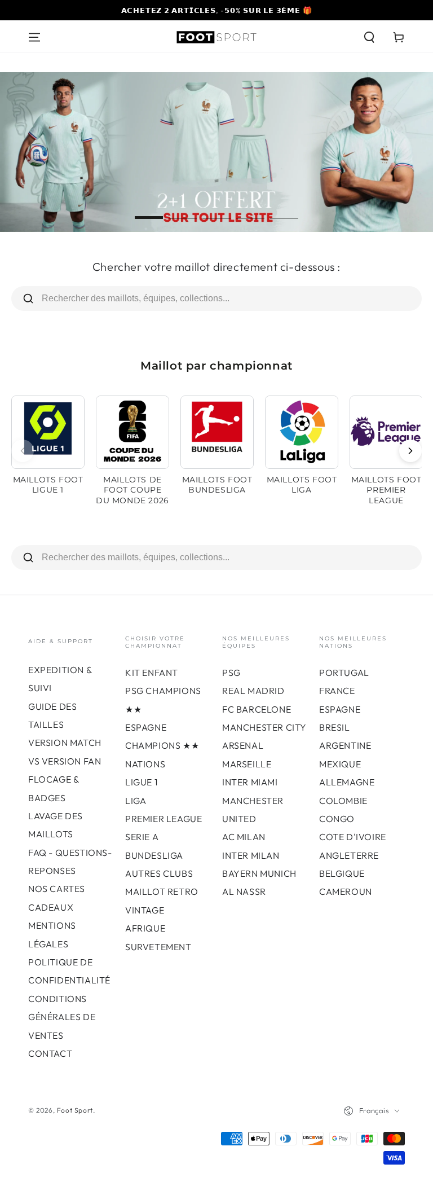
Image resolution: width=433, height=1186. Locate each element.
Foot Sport (75, 1110)
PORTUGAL (344, 672)
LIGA (135, 800)
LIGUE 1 (141, 782)
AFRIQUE (145, 928)
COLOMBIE (343, 800)
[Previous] (22, 451)
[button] (369, 37)
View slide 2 (183, 209)
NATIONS (145, 764)
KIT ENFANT (151, 672)
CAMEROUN (345, 891)
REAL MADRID (253, 690)
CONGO (337, 818)
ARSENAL (242, 745)
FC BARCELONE (256, 709)
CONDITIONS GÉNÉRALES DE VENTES (61, 1017)
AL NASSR (244, 891)
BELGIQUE (342, 873)
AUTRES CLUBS (159, 873)
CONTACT (50, 1053)
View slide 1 (149, 209)
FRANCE (337, 690)
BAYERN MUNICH (259, 873)
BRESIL (334, 727)
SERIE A (141, 836)
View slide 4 (250, 209)
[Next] (410, 451)
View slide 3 (216, 209)
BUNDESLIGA (154, 855)
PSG (231, 672)
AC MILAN (244, 836)
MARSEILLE (246, 764)
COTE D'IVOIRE (352, 836)
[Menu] (34, 37)
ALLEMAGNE (346, 782)
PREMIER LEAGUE (163, 818)
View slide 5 (284, 209)
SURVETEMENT (158, 946)
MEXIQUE (340, 764)
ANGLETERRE (349, 855)
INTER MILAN (251, 855)
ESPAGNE (339, 709)
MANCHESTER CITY (264, 727)
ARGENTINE (345, 745)
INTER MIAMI (250, 782)
